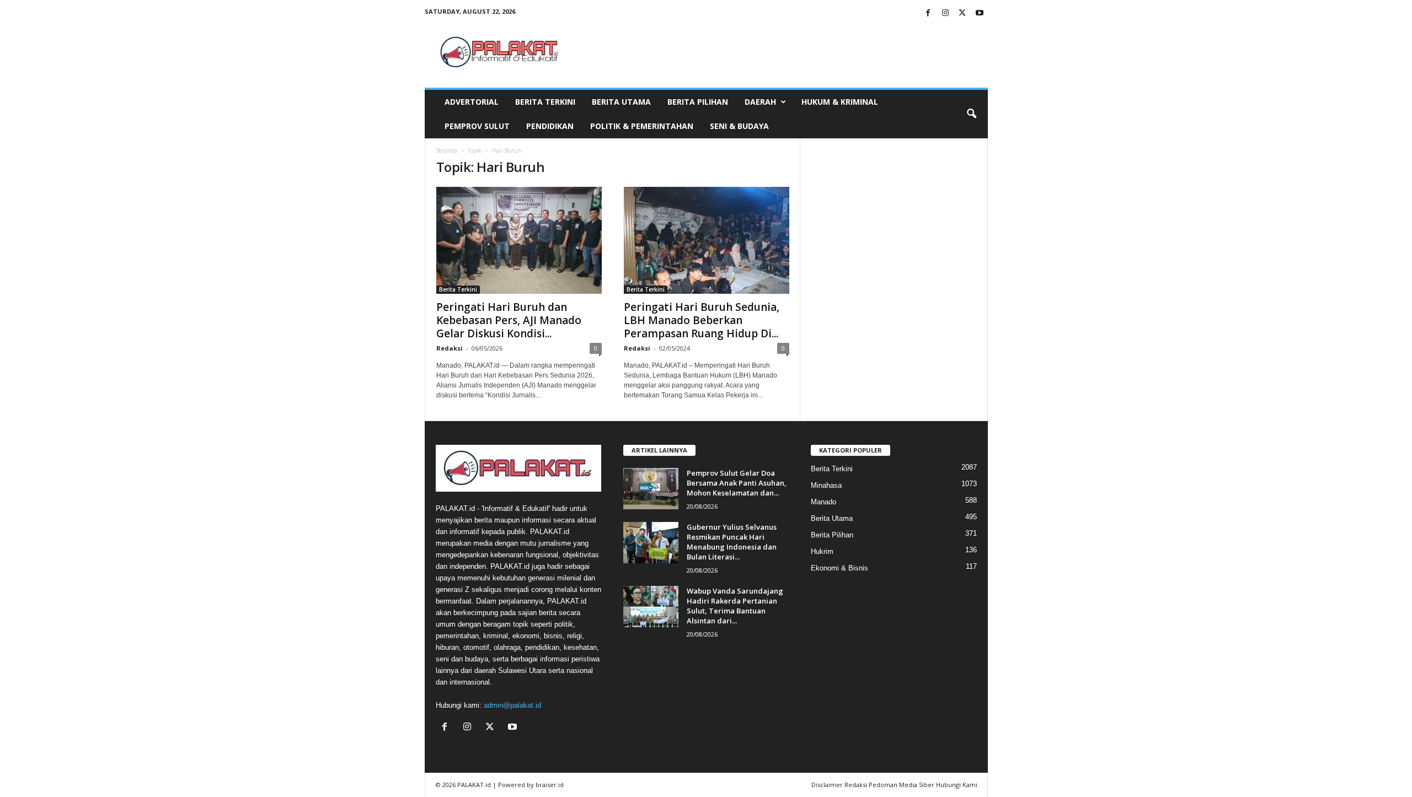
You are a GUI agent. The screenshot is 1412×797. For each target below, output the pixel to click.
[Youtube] (979, 13)
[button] (971, 114)
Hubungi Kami (956, 784)
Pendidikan (550, 126)
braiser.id (550, 784)
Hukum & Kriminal (839, 101)
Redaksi (449, 348)
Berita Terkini (545, 101)
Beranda (446, 150)
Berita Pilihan (697, 101)
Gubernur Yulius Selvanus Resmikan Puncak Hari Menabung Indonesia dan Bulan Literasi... (732, 542)
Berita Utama (621, 101)
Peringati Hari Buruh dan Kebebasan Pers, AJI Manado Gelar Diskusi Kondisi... (508, 320)
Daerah (760, 101)
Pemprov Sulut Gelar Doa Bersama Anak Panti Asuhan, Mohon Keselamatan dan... (737, 483)
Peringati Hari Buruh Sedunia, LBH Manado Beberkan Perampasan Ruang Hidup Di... (701, 320)
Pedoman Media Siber (901, 784)
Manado (823, 502)
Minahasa (826, 485)
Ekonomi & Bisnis (839, 568)
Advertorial (472, 101)
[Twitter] (962, 13)
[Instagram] (945, 13)
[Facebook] (928, 13)
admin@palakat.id (512, 705)
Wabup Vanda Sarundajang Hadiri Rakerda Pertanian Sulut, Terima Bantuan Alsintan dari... (735, 606)
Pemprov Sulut (477, 126)
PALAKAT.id (474, 784)
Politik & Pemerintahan (641, 126)
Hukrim (822, 551)
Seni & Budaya (739, 126)
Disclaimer (827, 784)
